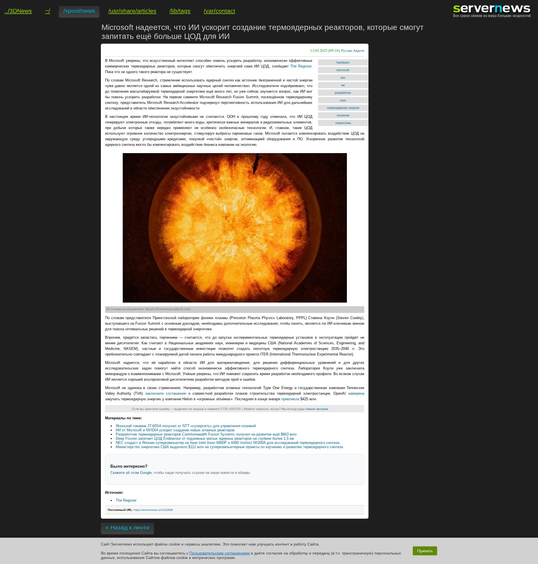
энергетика (343, 123)
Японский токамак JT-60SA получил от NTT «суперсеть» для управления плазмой (186, 426)
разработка (343, 92)
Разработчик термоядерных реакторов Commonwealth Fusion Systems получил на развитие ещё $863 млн (206, 434)
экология (343, 115)
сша (343, 100)
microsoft (343, 70)
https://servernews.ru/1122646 (153, 509)
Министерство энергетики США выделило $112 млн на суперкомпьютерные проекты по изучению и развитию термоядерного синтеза (229, 447)
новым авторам (317, 409)
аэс (342, 77)
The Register (300, 66)
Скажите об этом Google (131, 473)
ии (343, 85)
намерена (356, 393)
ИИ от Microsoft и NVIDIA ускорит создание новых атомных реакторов (175, 430)
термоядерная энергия (343, 107)
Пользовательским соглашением (219, 553)
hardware (343, 62)
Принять (425, 551)
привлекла (290, 399)
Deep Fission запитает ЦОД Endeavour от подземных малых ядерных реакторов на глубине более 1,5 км (205, 438)
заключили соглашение (165, 393)
